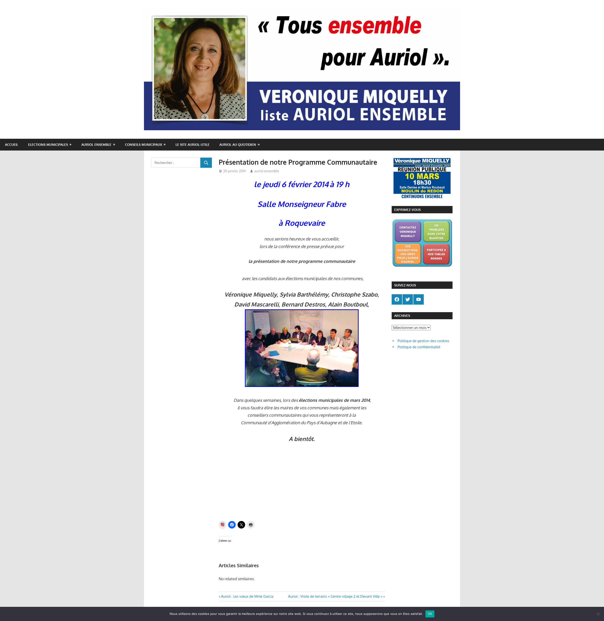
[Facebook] (397, 299)
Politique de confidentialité (419, 347)
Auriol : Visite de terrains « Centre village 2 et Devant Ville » (335, 596)
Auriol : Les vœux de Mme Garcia (247, 596)
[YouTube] (418, 299)
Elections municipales (48, 145)
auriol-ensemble (266, 171)
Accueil (11, 145)
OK (430, 614)
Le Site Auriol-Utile (193, 145)
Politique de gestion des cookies (423, 341)
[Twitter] (408, 299)
